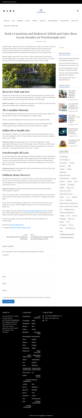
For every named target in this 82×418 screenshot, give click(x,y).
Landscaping (35, 359)
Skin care (71, 219)
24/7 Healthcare (65, 160)
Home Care (70, 187)
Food (75, 181)
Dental (69, 169)
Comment (5, 255)
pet (61, 209)
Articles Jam (15, 320)
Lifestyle (43, 21)
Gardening (70, 184)
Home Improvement (66, 194)
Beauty (72, 163)
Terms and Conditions (11, 26)
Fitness (69, 181)
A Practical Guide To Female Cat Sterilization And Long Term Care (73, 106)
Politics (25, 375)
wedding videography (66, 237)
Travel (71, 225)
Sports (62, 222)
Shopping (63, 219)
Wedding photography (67, 234)
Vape (61, 231)
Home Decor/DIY (65, 191)
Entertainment (53, 21)
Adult (33, 320)
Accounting (26, 320)
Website (4, 290)
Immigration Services (36, 355)
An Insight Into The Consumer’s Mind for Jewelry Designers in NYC (42, 237)
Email (4, 283)
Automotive (63, 163)
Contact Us (74, 21)
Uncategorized (70, 228)
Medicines (69, 200)
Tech (13, 21)
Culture (62, 169)
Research (34, 379)
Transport (63, 225)
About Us (6, 21)
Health (27, 21)
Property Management (17, 225)
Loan (61, 200)
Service (74, 215)
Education (63, 172)
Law (68, 197)
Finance (62, 181)
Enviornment (36, 336)
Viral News (42, 415)
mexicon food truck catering (69, 206)
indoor (62, 197)
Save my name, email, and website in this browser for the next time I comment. (27, 297)
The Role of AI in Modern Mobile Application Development (73, 131)
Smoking (34, 390)
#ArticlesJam (64, 156)
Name (4, 276)
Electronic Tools (65, 175)
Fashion (34, 21)
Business (20, 21)
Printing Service (69, 209)
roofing (62, 215)
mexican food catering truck (69, 203)
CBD (69, 166)
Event (24, 339)
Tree (61, 228)
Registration (64, 21)
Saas (68, 215)
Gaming (62, 184)
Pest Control (26, 372)
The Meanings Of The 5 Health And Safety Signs (16, 237)
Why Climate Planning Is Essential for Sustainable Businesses (72, 94)
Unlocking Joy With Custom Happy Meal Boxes (74, 141)
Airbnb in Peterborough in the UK (20, 227)
